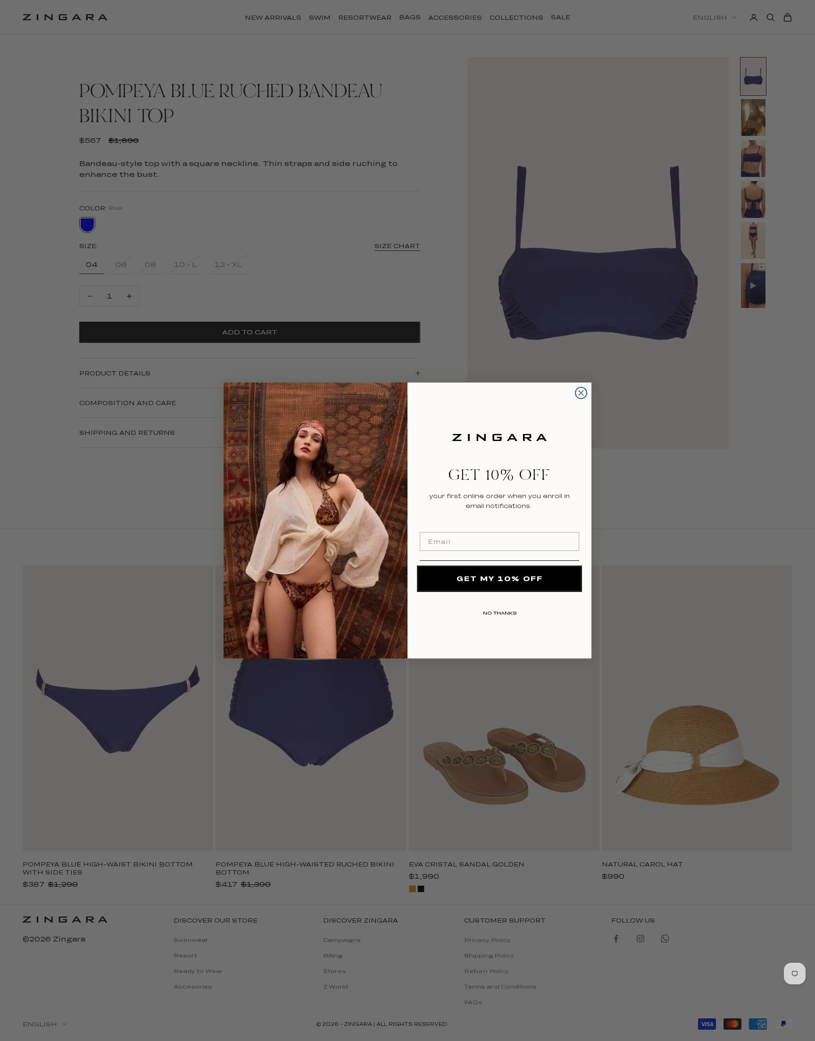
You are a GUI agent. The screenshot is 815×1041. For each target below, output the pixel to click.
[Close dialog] (581, 393)
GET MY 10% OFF (500, 579)
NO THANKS (499, 611)
